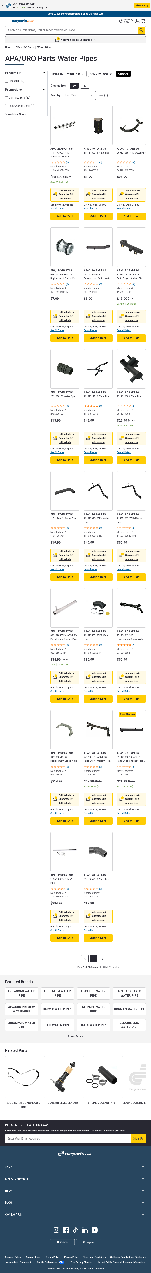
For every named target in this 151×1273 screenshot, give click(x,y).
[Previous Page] (85, 958)
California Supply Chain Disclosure (128, 1257)
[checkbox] (6, 81)
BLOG (8, 1202)
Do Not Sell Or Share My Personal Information (121, 1262)
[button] (75, 5)
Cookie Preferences (47, 1262)
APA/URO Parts (25, 47)
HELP (8, 1190)
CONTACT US (13, 1214)
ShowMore (75, 1036)
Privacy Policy (71, 1257)
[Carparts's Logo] (23, 21)
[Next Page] (111, 958)
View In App (142, 5)
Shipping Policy (13, 1257)
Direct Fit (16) (16, 80)
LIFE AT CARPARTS (16, 1178)
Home (8, 47)
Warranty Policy (33, 1257)
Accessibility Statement (18, 1262)
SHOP (8, 1166)
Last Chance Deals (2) (21, 105)
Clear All (123, 73)
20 (74, 85)
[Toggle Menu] (7, 21)
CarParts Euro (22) (19, 97)
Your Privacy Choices (81, 1262)
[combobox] (79, 95)
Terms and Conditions (94, 1257)
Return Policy (53, 1257)
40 (84, 85)
